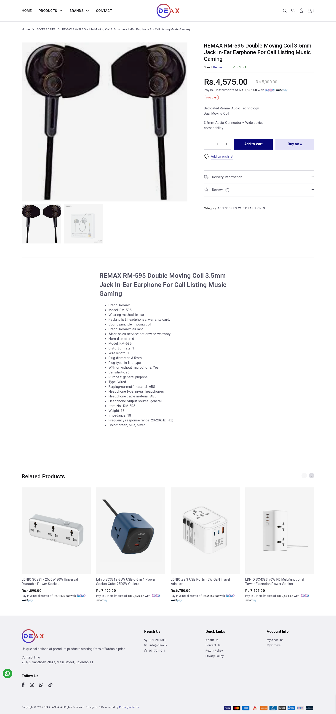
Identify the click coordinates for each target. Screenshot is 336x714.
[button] (259, 176)
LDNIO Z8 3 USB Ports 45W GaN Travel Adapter (200, 581)
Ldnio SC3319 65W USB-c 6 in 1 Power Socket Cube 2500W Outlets (125, 581)
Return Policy (214, 650)
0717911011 (157, 640)
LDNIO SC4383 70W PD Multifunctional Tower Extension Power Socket (274, 581)
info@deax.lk (158, 645)
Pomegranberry (129, 707)
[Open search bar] (285, 10)
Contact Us (213, 645)
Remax (217, 67)
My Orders (273, 645)
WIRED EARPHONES (251, 208)
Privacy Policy (214, 656)
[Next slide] (311, 475)
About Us (211, 640)
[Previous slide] (304, 475)
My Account (275, 640)
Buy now (295, 144)
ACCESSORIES (46, 29)
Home (27, 11)
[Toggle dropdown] (61, 10)
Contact (104, 11)
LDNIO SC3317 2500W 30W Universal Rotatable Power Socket (50, 581)
